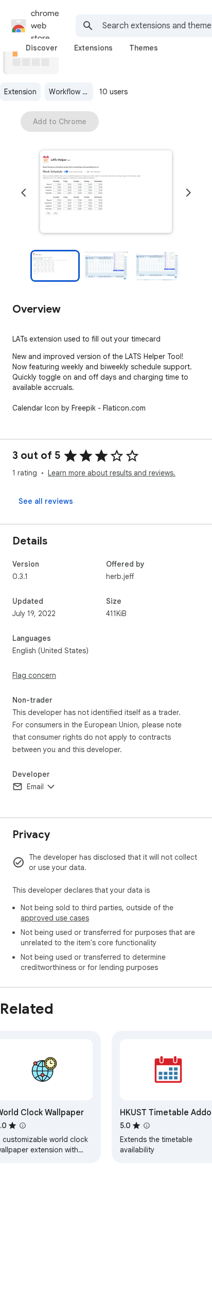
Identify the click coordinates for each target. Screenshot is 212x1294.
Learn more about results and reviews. (111, 473)
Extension (20, 91)
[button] (106, 192)
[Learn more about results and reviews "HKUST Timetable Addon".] (146, 1125)
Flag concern (34, 675)
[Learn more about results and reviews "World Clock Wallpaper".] (22, 1125)
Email (35, 786)
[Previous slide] (23, 192)
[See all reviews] (45, 501)
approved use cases (55, 918)
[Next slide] (188, 192)
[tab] (41, 48)
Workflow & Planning (71, 91)
